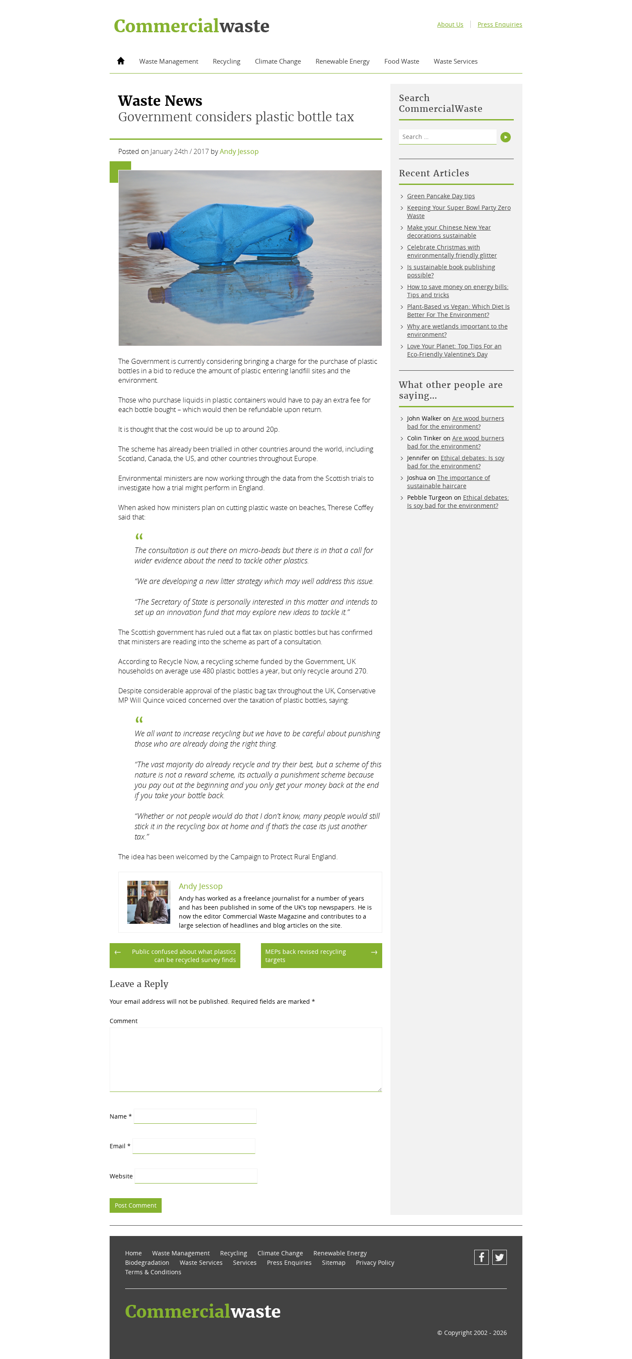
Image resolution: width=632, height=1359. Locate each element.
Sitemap (334, 1262)
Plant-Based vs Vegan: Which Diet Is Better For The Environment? (458, 310)
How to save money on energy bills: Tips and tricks (458, 291)
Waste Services (456, 61)
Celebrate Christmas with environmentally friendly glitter (452, 251)
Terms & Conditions (153, 1272)
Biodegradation (147, 1262)
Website (121, 1176)
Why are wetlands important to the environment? (457, 330)
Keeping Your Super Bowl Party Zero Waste (459, 211)
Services (245, 1262)
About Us (450, 24)
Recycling (226, 61)
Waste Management (168, 61)
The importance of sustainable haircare (448, 481)
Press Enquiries (500, 24)
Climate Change (278, 61)
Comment (124, 1021)
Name (121, 1116)
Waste (192, 26)
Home (133, 1253)
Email (120, 1146)
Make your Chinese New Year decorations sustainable (449, 231)
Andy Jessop (239, 151)
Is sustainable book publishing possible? (451, 271)
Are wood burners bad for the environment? (455, 422)
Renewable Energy (343, 61)
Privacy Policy (375, 1262)
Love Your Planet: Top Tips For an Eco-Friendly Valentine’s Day (454, 350)
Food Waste (401, 61)
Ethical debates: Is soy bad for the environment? (455, 462)
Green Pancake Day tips (441, 196)
